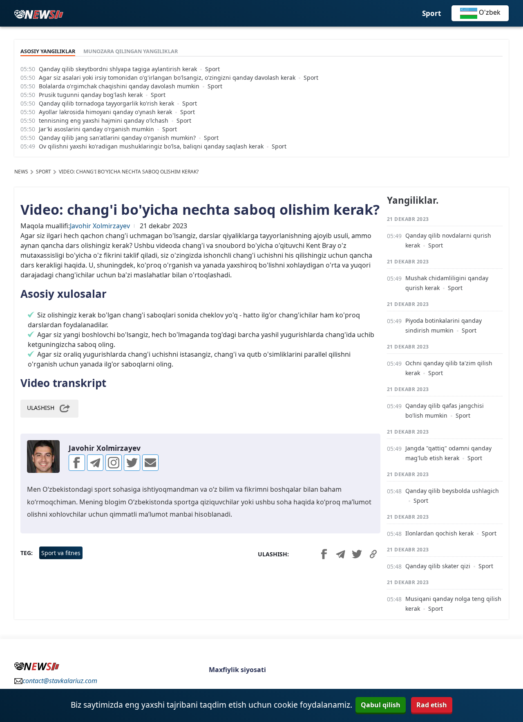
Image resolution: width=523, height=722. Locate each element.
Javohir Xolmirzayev (100, 225)
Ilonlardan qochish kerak (439, 533)
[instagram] (113, 462)
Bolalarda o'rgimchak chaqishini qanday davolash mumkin (119, 86)
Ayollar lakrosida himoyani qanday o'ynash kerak (105, 112)
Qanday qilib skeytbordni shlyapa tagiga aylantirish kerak (118, 69)
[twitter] (132, 462)
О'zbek (489, 12)
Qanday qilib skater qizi (437, 566)
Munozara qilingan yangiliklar (130, 51)
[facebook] (77, 462)
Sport (431, 13)
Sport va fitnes (60, 553)
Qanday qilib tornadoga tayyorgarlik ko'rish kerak (106, 103)
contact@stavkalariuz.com (59, 680)
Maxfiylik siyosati (237, 669)
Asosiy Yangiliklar (47, 51)
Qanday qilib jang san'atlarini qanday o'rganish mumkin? (117, 138)
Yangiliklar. (412, 200)
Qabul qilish (380, 704)
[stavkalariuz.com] (38, 13)
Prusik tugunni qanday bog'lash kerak (91, 95)
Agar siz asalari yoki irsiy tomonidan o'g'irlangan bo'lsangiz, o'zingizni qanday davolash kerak (167, 77)
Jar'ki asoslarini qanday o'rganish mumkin (96, 129)
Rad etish (431, 704)
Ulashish (40, 408)
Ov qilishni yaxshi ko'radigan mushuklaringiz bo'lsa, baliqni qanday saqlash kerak (151, 146)
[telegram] (95, 462)
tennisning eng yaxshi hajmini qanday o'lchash (103, 120)
